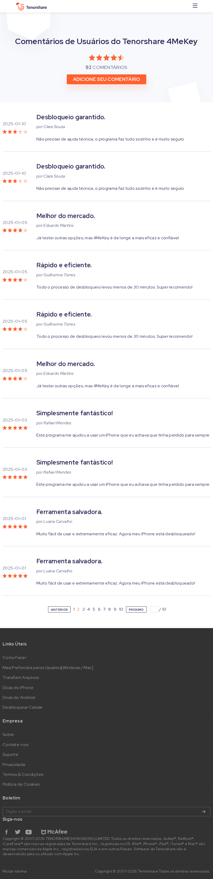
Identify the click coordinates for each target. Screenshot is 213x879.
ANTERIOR (59, 610)
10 (121, 609)
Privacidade (14, 764)
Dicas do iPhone (18, 687)
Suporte (10, 754)
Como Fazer (14, 657)
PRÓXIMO (136, 610)
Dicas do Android (19, 697)
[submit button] (203, 811)
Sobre (8, 734)
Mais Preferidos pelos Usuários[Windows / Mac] (48, 667)
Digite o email (106, 811)
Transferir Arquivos (21, 677)
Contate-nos (15, 744)
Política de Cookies (21, 784)
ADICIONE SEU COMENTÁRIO (106, 79)
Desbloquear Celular (23, 707)
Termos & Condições (23, 774)
